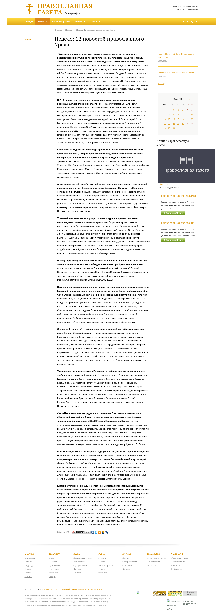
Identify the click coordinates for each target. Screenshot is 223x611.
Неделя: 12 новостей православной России (176, 73)
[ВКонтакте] (93, 532)
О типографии (153, 561)
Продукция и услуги (156, 558)
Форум (52, 576)
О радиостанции (80, 565)
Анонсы (28, 40)
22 (169, 124)
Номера (29, 21)
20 (192, 119)
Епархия (29, 554)
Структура (30, 565)
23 (174, 124)
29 (169, 128)
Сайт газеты (163, 184)
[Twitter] (96, 532)
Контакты (80, 21)
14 (165, 119)
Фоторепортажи (61, 21)
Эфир (51, 558)
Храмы (28, 569)
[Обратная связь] (187, 22)
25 (183, 124)
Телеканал (54, 554)
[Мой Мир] (103, 532)
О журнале (127, 565)
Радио (76, 554)
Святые (28, 573)
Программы (54, 565)
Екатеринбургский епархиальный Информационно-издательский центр (72, 589)
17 (178, 119)
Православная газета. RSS (178, 223)
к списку (161, 84)
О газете (95, 21)
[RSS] (197, 21)
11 (183, 115)
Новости (69, 30)
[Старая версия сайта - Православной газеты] (175, 595)
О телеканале (55, 569)
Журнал (126, 554)
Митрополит (30, 558)
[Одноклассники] (99, 532)
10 (178, 115)
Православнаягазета (65, 8)
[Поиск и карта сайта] (192, 22)
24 (178, 124)
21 (165, 124)
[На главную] (183, 22)
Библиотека (176, 569)
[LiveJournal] (106, 532)
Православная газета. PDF (179, 196)
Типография (153, 554)
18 (183, 119)
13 (192, 115)
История (28, 576)
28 (165, 128)
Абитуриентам (178, 561)
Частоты (77, 569)
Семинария (177, 554)
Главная (58, 30)
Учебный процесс (179, 558)
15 (169, 119)
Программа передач (82, 558)
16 (174, 119)
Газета (101, 554)
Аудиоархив (79, 561)
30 (174, 128)
